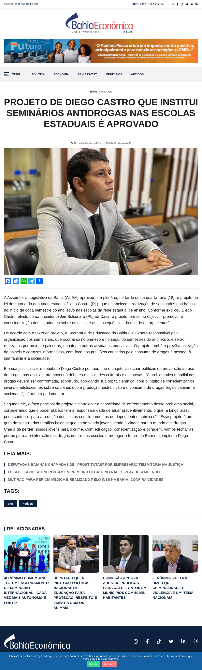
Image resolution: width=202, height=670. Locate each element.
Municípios (114, 74)
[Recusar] (197, 661)
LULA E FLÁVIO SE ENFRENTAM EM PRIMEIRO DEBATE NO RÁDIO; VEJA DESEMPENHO (84, 472)
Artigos (137, 74)
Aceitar (93, 664)
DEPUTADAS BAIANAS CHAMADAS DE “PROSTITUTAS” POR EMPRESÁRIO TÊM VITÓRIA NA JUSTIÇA (95, 464)
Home (93, 91)
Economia (61, 74)
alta (10, 503)
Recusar (109, 664)
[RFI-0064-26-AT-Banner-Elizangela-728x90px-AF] (101, 51)
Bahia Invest (87, 74)
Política (38, 74)
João (73, 142)
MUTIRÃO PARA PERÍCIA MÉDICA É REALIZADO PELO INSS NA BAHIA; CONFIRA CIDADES (85, 479)
